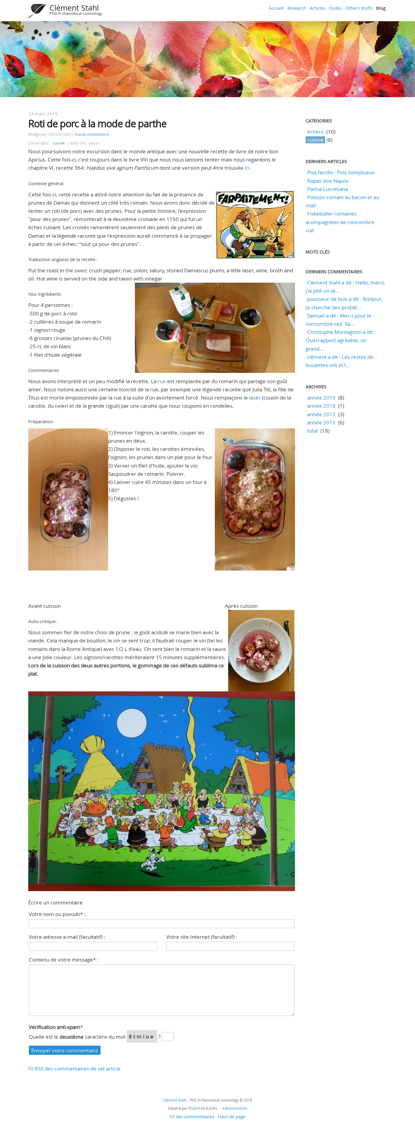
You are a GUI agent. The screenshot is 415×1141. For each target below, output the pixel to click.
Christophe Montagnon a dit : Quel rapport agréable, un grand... (341, 340)
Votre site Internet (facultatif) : (201, 936)
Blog (381, 8)
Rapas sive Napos (327, 180)
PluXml (194, 1108)
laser (255, 397)
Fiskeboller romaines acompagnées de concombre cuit (340, 221)
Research (296, 8)
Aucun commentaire (92, 134)
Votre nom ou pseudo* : (57, 914)
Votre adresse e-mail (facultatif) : (67, 936)
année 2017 (321, 414)
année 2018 (321, 405)
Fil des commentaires (192, 1116)
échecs (315, 131)
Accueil (276, 8)
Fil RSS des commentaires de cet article (74, 1068)
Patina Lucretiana (327, 189)
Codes (335, 8)
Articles (317, 8)
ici (248, 167)
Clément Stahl (74, 8)
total (313, 430)
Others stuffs (358, 8)
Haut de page (231, 1116)
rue (162, 381)
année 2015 (321, 422)
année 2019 (321, 397)
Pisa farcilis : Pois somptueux (341, 172)
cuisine (59, 143)
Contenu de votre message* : (63, 959)
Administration (234, 1108)
